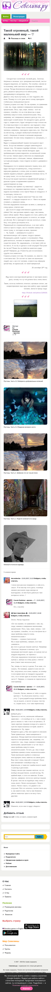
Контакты (8, 889)
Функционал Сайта (13, 854)
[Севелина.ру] (25, 11)
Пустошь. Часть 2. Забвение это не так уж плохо (21, 473)
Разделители (11, 857)
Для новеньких (11, 866)
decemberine (15, 578)
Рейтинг (9, 863)
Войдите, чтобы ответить (27, 603)
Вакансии (8, 914)
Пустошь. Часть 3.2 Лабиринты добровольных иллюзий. (23, 381)
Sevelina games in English (14, 929)
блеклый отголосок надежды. (14, 564)
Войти (6, 16)
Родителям (9, 911)
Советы (34, 21)
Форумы (8, 953)
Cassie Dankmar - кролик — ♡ (16, 332)
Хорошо (26, 988)
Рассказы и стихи (18, 38)
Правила (8, 897)
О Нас (7, 893)
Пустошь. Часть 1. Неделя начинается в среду (20, 519)
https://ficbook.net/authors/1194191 (34, 293)
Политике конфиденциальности (25, 985)
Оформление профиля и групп (17, 860)
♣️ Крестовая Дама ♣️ (19, 613)
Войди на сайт (9, 817)
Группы (7, 949)
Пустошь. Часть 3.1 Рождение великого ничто (20, 427)
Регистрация (19, 16)
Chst (12, 710)
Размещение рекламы (13, 907)
